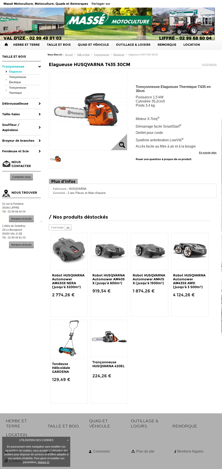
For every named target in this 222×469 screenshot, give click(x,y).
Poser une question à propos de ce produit (163, 159)
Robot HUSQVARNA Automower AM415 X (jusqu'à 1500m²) (149, 279)
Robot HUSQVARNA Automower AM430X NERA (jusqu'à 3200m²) (68, 281)
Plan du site (145, 451)
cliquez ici (43, 462)
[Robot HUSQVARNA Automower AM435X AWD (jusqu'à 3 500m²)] (189, 251)
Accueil (69, 54)
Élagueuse (118, 54)
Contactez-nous (21, 177)
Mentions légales (190, 451)
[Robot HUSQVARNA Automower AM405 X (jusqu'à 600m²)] (109, 251)
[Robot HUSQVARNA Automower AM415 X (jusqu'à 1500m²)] (149, 251)
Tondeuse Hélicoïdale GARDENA (61, 368)
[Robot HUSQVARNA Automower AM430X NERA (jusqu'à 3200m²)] (69, 251)
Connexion (101, 451)
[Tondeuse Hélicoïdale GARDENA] (69, 339)
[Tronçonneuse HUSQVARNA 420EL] (109, 338)
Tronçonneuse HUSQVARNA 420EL (108, 364)
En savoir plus (208, 152)
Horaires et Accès (21, 218)
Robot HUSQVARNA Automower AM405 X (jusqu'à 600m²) (108, 279)
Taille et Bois (83, 54)
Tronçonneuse (101, 54)
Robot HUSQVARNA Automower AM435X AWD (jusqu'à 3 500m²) (189, 281)
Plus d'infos (63, 181)
